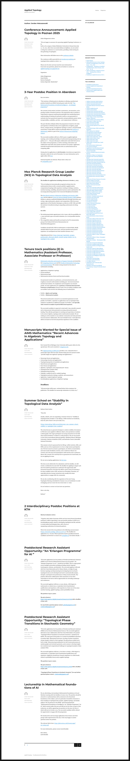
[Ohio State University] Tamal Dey (93, 172)
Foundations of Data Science (92, 84)
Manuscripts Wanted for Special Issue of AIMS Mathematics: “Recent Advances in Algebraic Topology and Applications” (52, 334)
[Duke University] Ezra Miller (92, 122)
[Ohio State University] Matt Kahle (93, 169)
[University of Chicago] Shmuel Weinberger (95, 227)
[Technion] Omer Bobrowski (92, 197)
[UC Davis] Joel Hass (90, 206)
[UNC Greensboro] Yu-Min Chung (93, 210)
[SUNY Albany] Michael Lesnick (93, 193)
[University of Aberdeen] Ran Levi (93, 220)
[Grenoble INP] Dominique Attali (93, 133)
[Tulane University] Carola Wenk (93, 203)
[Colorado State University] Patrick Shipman (95, 114)
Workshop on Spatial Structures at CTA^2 (95, 74)
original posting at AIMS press (51, 350)
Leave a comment (28, 47)
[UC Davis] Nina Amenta (91, 207)
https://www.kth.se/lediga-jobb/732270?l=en (53, 531)
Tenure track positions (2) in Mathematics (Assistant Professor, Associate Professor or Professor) (48, 252)
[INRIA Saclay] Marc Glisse (92, 139)
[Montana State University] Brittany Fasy (95, 160)
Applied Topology (33, 10)
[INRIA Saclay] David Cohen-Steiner (94, 136)
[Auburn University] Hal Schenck (93, 104)
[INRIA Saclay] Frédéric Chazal (93, 138)
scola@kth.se (65, 535)
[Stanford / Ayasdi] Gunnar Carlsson (94, 191)
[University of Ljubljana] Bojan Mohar (94, 244)
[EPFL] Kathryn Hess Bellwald (92, 131)
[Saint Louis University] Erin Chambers (94, 189)
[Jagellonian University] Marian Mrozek (95, 148)
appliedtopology (28, 45)
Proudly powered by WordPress (40, 755)
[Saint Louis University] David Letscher (94, 187)
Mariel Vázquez (89, 60)
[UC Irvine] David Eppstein (92, 208)
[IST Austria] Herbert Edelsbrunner (94, 145)
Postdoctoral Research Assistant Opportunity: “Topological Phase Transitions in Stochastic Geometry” (49, 620)
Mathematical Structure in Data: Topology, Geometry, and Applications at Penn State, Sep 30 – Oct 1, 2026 (95, 64)
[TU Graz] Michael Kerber (92, 200)
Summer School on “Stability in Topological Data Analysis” (46, 402)
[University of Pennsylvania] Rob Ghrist (95, 250)
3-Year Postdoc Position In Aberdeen (50, 92)
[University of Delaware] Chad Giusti (94, 228)
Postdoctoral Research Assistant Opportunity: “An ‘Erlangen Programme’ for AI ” (52, 551)
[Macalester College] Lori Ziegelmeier (94, 155)
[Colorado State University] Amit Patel (94, 111)
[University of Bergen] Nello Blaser (93, 223)
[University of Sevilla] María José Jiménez (95, 251)
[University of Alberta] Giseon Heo (93, 221)
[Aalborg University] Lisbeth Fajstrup (94, 101)
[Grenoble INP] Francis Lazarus (93, 135)
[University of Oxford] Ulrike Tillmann (94, 248)
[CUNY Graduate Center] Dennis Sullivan (95, 119)
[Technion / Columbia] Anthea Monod (94, 196)
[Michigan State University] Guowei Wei (95, 159)
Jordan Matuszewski (28, 42)
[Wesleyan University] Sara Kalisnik (94, 265)
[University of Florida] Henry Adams (94, 230)
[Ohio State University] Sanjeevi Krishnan (95, 170)
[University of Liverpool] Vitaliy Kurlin (94, 242)
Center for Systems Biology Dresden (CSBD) (64, 197)
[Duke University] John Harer (92, 124)
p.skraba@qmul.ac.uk (69, 605)
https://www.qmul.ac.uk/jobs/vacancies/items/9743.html (56, 666)
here (51, 156)
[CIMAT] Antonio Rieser (91, 109)
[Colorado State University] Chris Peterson (95, 112)
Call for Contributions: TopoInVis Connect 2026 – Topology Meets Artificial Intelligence (95, 72)
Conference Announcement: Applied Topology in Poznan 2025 (50, 31)
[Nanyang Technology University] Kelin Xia (95, 162)
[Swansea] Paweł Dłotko (91, 194)
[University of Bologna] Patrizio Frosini (94, 225)
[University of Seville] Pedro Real (93, 252)
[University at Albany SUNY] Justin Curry (95, 218)
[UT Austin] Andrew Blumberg (93, 259)
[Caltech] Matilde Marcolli (92, 108)
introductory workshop (67, 59)
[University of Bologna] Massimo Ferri (94, 224)
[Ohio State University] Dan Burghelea (94, 166)
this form (63, 460)
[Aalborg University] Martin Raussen (94, 102)
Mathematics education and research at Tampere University (57, 261)
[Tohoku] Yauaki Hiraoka (91, 199)
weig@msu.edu (64, 347)
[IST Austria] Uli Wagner (91, 146)
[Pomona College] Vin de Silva (92, 180)
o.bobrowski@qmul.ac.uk (48, 606)
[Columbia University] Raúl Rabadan (94, 115)
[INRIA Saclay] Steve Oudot (92, 141)
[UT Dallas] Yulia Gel (90, 261)
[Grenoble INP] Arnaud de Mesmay (93, 132)
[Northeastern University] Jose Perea (94, 165)
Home (97, 10)
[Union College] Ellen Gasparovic (93, 211)
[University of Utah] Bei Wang (92, 258)
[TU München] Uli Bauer (91, 201)
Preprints (103, 10)
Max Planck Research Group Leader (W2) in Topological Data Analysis (49, 173)
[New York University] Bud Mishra (93, 163)
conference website (68, 55)
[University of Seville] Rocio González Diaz (95, 254)
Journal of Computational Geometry (94, 88)
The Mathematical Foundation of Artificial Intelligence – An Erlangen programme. (58, 105)
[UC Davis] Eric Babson (91, 204)
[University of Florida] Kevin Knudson (94, 231)
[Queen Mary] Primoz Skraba (92, 183)
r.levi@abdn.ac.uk (47, 161)
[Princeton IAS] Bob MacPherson (93, 182)
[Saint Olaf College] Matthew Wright (94, 190)
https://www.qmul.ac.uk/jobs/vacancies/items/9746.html (56, 599)
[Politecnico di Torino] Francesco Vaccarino (95, 179)
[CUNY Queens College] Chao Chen (93, 121)
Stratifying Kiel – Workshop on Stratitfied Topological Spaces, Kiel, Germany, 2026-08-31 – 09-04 (95, 68)
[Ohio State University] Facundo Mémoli (95, 167)
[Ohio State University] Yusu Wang (93, 173)
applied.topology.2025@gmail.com (50, 68)
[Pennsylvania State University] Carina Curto (96, 175)
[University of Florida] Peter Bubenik (94, 233)
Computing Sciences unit (49, 263)
